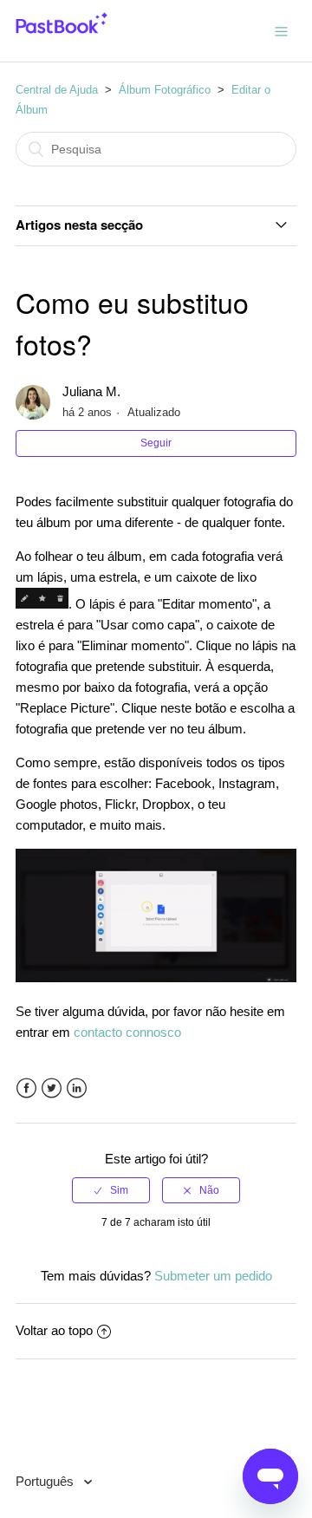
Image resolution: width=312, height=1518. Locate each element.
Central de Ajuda (57, 89)
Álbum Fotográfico (165, 89)
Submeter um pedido (213, 1275)
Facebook (26, 1088)
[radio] (111, 1190)
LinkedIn (77, 1088)
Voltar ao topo (54, 1330)
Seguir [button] (156, 443)
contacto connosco (127, 1032)
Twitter (51, 1088)
